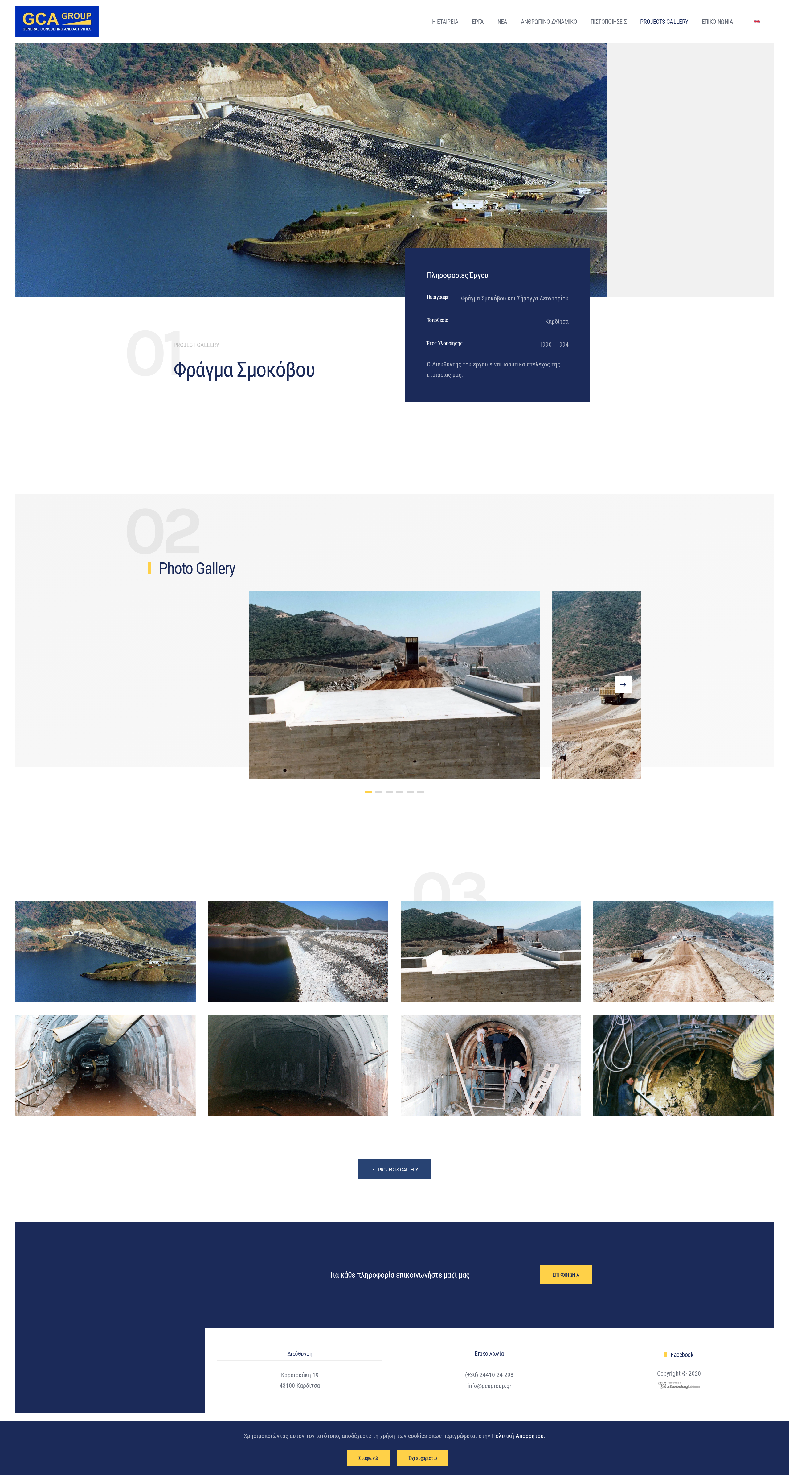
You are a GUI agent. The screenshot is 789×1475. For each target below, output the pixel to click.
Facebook (682, 1354)
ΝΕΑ (502, 21)
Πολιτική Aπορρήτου (518, 1436)
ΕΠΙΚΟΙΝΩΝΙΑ (717, 21)
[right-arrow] (623, 684)
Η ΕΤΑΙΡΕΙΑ (445, 21)
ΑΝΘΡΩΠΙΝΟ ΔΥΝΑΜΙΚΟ (549, 21)
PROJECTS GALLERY (664, 21)
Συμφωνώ (368, 1458)
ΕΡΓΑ (478, 21)
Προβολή (105, 951)
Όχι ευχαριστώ (423, 1458)
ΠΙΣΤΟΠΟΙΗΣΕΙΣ (609, 21)
